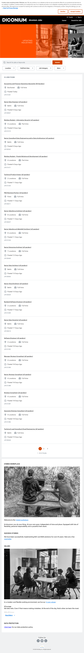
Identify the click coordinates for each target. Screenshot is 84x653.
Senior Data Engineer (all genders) (15, 102)
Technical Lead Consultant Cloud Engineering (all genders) (24, 429)
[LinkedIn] (45, 640)
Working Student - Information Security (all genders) (21, 120)
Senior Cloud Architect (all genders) (16, 283)
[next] (47, 448)
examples (7, 539)
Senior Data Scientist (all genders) (15, 320)
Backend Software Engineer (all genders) (18, 302)
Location (8, 68)
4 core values (51, 602)
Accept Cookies (75, 11)
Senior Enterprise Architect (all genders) (17, 247)
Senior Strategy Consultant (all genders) (17, 374)
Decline (62, 11)
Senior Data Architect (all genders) (15, 265)
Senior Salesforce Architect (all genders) (17, 211)
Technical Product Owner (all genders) (17, 174)
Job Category (43, 68)
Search (57, 62)
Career (64, 20)
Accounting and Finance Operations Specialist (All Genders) (24, 84)
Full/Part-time (25, 68)
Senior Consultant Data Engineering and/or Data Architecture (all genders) (29, 138)
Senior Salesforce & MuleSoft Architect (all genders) (21, 229)
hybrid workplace (22, 520)
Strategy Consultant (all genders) (15, 393)
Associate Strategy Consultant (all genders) (18, 411)
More (58, 68)
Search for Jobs (76, 20)
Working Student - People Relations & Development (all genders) (26, 156)
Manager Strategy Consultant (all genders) (18, 356)
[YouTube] (42, 640)
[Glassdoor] (38, 640)
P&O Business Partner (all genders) (16, 193)
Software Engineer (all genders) (14, 338)
